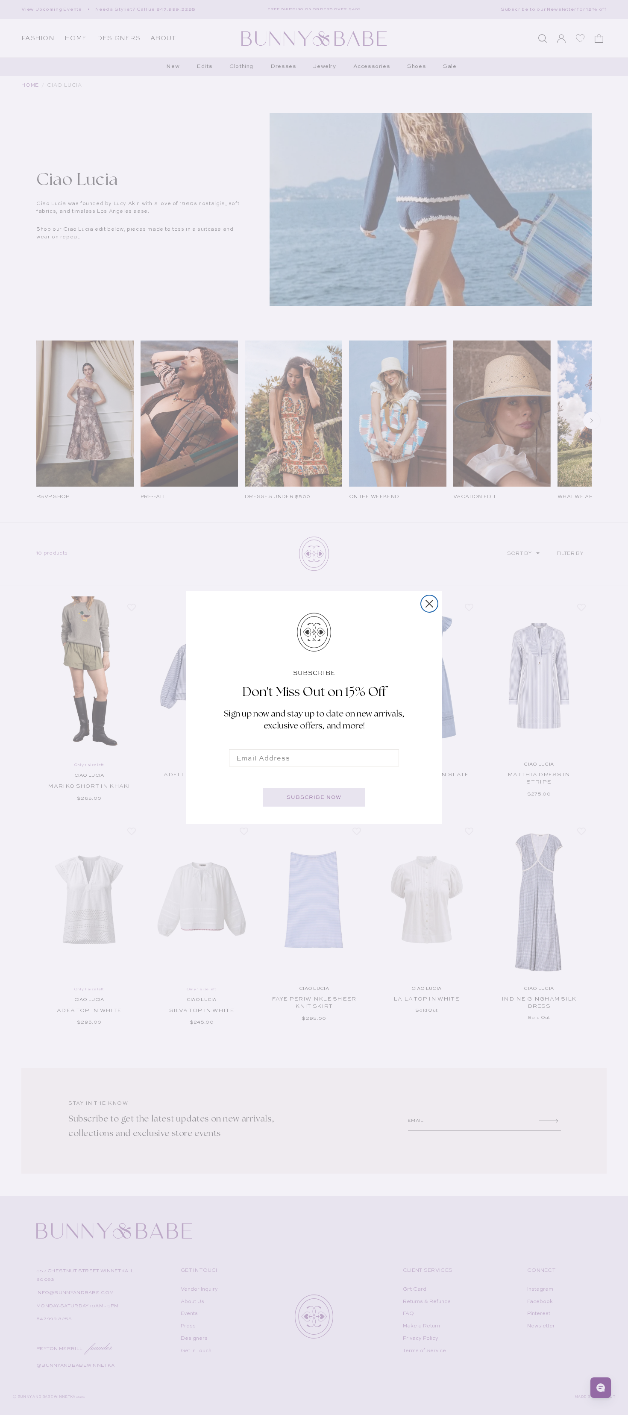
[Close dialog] (429, 603)
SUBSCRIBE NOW (314, 797)
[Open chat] (600, 1387)
